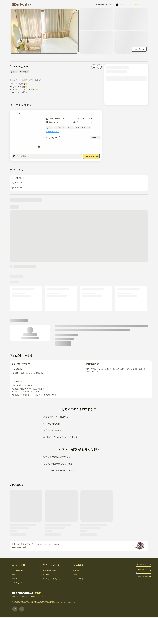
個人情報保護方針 (49, 570)
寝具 (14, 575)
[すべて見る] (44, 31)
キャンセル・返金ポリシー (52, 579)
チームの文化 (78, 579)
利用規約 (46, 575)
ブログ (14, 579)
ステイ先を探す (18, 570)
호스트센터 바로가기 (103, 4)
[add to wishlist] (98, 114)
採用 (75, 575)
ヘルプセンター (18, 583)
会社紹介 (76, 570)
